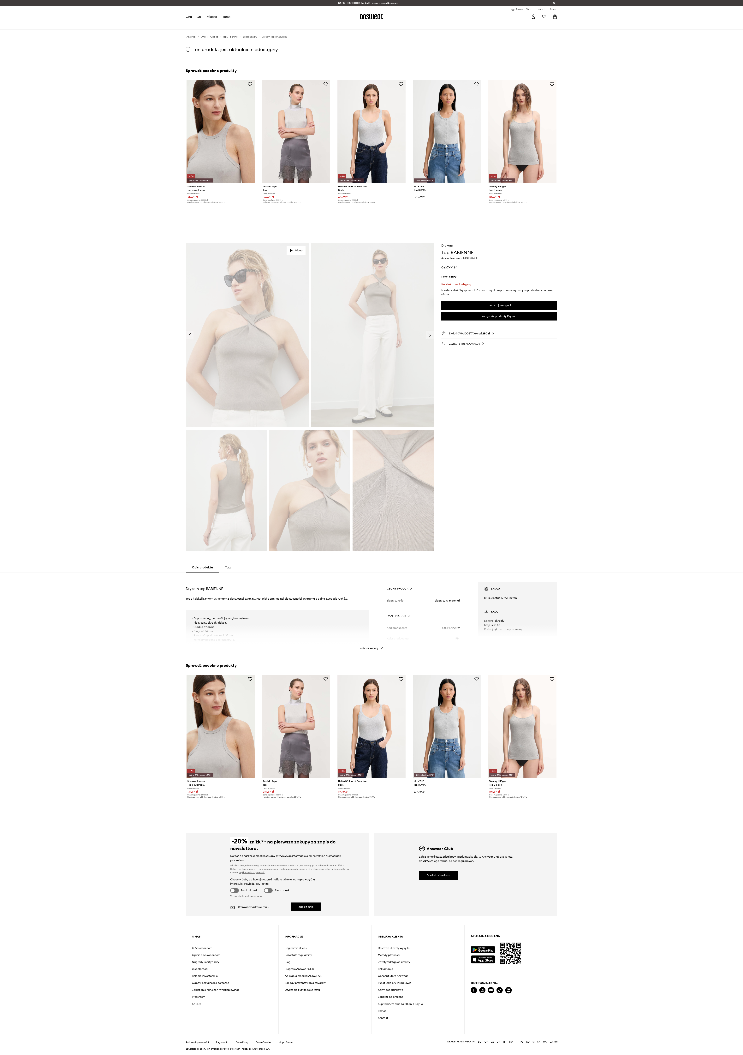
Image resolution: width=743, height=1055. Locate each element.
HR (504, 1041)
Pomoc (382, 1011)
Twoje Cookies (263, 1042)
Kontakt (383, 1018)
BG (480, 1041)
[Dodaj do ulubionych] (250, 84)
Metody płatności (389, 955)
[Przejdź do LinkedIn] (508, 990)
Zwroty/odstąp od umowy (394, 962)
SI (533, 1041)
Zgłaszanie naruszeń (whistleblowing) (215, 990)
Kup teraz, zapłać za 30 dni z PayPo (400, 1004)
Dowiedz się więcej (438, 875)
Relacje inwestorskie (205, 976)
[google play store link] (483, 949)
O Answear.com (202, 948)
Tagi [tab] (228, 567)
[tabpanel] (371, 612)
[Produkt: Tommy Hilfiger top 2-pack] (522, 131)
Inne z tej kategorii (499, 305)
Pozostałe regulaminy (298, 955)
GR (498, 1041)
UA (545, 1041)
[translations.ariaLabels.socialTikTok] (499, 990)
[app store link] (483, 958)
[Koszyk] (555, 16)
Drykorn (447, 245)
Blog (287, 962)
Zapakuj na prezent (390, 996)
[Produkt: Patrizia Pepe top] (296, 131)
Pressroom (198, 996)
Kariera (196, 1004)
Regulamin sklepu (296, 948)
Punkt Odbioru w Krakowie (394, 983)
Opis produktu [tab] (202, 567)
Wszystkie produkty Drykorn (499, 316)
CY (486, 1041)
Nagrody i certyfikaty (205, 962)
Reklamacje (385, 969)
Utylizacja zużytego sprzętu (302, 990)
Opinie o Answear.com (206, 955)
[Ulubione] (544, 16)
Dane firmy (242, 1042)
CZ (492, 1041)
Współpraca (200, 969)
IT (517, 1041)
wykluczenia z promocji (252, 872)
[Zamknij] (554, 3)
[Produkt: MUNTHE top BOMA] (447, 131)
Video (298, 250)
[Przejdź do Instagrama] (482, 990)
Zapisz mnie (306, 906)
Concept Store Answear (393, 976)
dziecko (211, 17)
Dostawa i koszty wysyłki (393, 948)
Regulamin (222, 1042)
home (226, 17)
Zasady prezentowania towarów (305, 983)
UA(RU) (553, 1041)
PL (521, 1041)
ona (189, 17)
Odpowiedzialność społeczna (210, 983)
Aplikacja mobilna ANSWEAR (303, 976)
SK (538, 1041)
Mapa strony (286, 1042)
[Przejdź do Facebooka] (474, 990)
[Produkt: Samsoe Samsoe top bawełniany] (221, 131)
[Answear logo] (371, 16)
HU (511, 1041)
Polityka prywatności (197, 1042)
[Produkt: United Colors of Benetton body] (371, 131)
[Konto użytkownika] (533, 16)
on (199, 17)
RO (528, 1041)
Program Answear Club (299, 969)
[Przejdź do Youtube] (491, 990)
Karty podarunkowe (390, 990)
